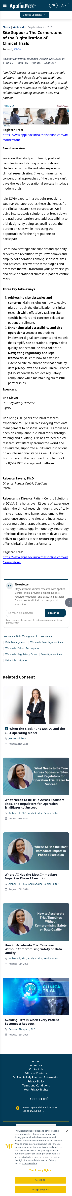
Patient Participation (16, 660)
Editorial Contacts (36, 1073)
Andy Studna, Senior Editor (43, 813)
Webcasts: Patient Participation (22, 648)
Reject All (40, 1180)
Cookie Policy (29, 1163)
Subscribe (53, 612)
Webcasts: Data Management (20, 636)
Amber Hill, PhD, (18, 813)
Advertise (36, 1065)
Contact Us (36, 1069)
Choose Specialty (32, 14)
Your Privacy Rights (36, 1089)
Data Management (15, 642)
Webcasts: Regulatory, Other (21, 654)
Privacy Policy (36, 1081)
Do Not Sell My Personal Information (36, 1077)
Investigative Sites (51, 654)
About (36, 1061)
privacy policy (12, 622)
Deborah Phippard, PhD (22, 1029)
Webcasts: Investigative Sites (46, 642)
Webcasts (46, 636)
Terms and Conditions (36, 1085)
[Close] (66, 1131)
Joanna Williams (17, 738)
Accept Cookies (40, 1189)
